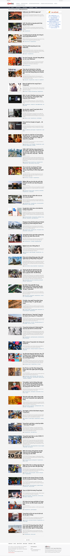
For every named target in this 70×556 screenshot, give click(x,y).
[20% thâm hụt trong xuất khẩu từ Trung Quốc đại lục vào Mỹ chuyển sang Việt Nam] (15, 505)
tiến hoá (57, 26)
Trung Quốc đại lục (33, 41)
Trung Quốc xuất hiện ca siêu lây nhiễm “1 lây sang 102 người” (33, 424)
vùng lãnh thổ (41, 79)
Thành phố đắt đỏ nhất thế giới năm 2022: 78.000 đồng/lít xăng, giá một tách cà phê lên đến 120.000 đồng (32, 271)
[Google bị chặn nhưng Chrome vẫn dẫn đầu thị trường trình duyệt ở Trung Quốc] (15, 481)
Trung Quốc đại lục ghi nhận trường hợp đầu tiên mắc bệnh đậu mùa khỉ (33, 235)
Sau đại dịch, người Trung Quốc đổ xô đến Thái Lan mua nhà (33, 110)
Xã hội (14, 543)
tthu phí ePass (55, 25)
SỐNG (36, 7)
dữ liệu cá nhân (30, 496)
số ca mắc (32, 322)
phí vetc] (58, 24)
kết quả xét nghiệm (41, 445)
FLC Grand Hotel (50, 24)
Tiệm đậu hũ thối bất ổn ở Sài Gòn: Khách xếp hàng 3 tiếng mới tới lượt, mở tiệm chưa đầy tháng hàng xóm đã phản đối (33, 71)
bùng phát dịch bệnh (38, 241)
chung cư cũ (37, 79)
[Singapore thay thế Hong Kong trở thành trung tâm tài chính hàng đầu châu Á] (15, 226)
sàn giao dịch (32, 405)
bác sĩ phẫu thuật (27, 129)
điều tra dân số (27, 144)
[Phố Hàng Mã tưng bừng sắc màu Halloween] (15, 50)
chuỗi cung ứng (27, 295)
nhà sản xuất (26, 190)
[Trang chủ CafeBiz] (9, 7)
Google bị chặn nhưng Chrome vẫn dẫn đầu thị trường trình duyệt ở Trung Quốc (33, 478)
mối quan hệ (25, 378)
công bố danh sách (27, 203)
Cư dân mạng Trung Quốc (28, 296)
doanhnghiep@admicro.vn (36, 549)
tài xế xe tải (29, 323)
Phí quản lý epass (51, 21)
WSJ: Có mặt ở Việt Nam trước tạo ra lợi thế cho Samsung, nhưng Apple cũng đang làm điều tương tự (33, 97)
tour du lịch (26, 520)
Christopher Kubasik (54, 19)
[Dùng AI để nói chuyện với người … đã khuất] (15, 126)
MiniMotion (50, 25)
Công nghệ (30, 543)
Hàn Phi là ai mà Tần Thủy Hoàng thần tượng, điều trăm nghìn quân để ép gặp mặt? (33, 369)
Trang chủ (10, 543)
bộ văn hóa (34, 520)
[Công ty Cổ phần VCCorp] (47, 546)
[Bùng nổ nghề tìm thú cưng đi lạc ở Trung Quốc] (15, 87)
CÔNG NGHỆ (31, 7)
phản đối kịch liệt (41, 377)
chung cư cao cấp (27, 118)
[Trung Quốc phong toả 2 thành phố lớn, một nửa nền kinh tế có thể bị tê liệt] (15, 331)
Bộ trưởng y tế (27, 252)
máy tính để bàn (27, 485)
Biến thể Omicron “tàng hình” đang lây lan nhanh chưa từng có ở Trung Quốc (33, 315)
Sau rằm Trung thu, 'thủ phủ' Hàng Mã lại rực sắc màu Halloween (33, 58)
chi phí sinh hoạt (36, 163)
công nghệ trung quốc (34, 309)
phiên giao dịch (40, 309)
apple (24, 419)
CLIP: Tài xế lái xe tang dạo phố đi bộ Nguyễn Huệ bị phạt (32, 24)
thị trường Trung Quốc (28, 495)
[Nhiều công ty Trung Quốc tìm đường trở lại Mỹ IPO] (15, 345)
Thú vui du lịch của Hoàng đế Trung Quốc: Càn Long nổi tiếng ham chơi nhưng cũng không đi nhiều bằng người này (33, 169)
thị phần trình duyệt (40, 485)
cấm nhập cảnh (33, 391)
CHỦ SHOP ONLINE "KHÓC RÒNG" (34, 3)
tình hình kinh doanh (28, 162)
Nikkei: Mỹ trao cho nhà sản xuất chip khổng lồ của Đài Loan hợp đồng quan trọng (33, 183)
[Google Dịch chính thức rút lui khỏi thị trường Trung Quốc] (15, 212)
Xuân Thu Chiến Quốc (33, 376)
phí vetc (54, 24)
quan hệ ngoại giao (33, 509)
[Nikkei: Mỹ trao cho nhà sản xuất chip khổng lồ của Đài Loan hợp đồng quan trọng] (15, 185)
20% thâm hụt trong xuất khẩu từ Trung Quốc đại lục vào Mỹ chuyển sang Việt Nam (33, 503)
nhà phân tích (33, 104)
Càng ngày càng (28, 145)
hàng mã (26, 53)
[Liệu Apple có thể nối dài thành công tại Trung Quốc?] (15, 414)
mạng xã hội (26, 79)
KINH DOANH (25, 7)
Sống (34, 543)
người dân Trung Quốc (31, 472)
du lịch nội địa (30, 520)
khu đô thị (26, 91)
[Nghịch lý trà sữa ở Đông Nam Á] (15, 249)
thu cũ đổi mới (52, 15)
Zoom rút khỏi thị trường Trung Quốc (32, 490)
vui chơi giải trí (30, 177)
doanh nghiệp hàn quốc (39, 104)
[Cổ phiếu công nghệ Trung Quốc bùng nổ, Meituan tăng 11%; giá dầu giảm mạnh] (15, 304)
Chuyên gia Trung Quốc (34, 348)
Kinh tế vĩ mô (19, 543)
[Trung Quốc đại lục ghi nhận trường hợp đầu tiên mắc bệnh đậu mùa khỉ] (15, 238)
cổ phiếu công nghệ (27, 309)
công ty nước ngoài (31, 204)
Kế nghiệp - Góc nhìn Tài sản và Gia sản (47, 3)
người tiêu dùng (31, 163)
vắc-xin (57, 23)
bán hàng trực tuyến (28, 364)
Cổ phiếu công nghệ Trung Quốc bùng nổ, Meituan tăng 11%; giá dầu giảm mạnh (33, 302)
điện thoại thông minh (33, 485)
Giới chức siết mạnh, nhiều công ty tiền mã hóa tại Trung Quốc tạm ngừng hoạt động (33, 398)
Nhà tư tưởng (39, 376)
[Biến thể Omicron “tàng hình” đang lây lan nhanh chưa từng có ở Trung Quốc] (15, 318)
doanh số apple (31, 418)
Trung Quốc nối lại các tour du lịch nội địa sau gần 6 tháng (33, 514)
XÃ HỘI (12, 7)
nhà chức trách (38, 391)
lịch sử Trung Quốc (32, 144)
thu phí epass (58, 21)
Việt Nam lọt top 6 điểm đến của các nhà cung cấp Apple (32, 196)
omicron (33, 323)
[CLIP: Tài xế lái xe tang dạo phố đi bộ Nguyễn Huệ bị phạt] (15, 27)
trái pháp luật (29, 378)
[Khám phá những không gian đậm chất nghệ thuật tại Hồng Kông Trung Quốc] (15, 261)
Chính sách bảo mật (11, 552)
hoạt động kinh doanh (38, 405)
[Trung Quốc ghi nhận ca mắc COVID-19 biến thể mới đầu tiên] (15, 440)
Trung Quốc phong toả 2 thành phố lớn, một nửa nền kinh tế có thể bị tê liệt (33, 328)
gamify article (52, 23)
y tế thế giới (32, 241)
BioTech (56, 3)
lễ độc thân (26, 472)
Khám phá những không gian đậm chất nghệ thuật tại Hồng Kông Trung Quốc (33, 258)
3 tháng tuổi (30, 91)
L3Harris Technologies (54, 20)
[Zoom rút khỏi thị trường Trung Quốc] (15, 494)
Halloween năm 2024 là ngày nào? (32, 12)
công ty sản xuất (31, 190)
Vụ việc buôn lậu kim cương (21, 5)
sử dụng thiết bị (31, 191)
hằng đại (55, 16)
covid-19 (27, 392)
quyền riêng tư (25, 496)
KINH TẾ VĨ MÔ (18, 7)
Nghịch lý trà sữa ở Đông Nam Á (31, 246)
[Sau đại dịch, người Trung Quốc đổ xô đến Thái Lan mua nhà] (15, 113)
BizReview (18, 3)
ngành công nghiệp (32, 252)
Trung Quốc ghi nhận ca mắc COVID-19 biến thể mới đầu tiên (33, 436)
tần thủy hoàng (27, 376)
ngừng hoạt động (27, 405)
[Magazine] (8, 0)
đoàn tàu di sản (54, 17)
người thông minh (35, 377)
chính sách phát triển (40, 203)
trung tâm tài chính (27, 229)
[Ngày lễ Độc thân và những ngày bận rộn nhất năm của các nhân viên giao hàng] (15, 468)
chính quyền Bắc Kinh (30, 406)
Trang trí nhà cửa (27, 41)
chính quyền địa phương (38, 322)
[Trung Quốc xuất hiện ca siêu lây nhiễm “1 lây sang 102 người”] (15, 427)
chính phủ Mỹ (41, 190)
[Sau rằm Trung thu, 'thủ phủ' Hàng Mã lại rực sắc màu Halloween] (15, 61)
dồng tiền (57, 15)
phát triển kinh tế (25, 204)
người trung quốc (33, 129)
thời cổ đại (26, 177)
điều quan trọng (34, 91)
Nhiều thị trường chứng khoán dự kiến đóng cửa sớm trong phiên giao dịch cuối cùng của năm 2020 (33, 452)
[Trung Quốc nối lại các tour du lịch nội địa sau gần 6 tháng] (15, 517)
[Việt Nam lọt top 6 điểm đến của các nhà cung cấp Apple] (15, 199)
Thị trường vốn (39, 229)
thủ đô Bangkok (39, 118)
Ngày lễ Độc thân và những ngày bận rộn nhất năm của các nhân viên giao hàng (33, 465)
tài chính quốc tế (30, 230)
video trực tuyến (40, 495)
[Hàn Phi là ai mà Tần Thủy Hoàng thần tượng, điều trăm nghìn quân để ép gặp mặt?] (15, 372)
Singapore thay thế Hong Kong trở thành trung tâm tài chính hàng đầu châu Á (33, 222)
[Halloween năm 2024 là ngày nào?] (15, 16)
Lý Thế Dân (33, 145)
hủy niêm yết (40, 348)
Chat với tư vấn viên (34, 550)
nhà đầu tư (42, 418)
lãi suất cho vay (33, 162)
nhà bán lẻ (37, 472)
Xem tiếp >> (26, 539)
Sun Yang (38, 364)
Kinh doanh (25, 543)
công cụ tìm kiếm (31, 486)
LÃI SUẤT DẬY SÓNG (24, 3)
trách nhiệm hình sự (34, 432)
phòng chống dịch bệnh (34, 445)
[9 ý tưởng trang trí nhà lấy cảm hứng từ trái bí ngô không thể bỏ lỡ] (15, 38)
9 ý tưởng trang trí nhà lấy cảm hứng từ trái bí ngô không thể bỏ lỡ (33, 35)
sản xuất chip (37, 190)
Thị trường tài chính (40, 162)
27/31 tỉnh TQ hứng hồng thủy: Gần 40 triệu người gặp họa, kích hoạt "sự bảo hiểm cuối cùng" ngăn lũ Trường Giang (33, 526)
